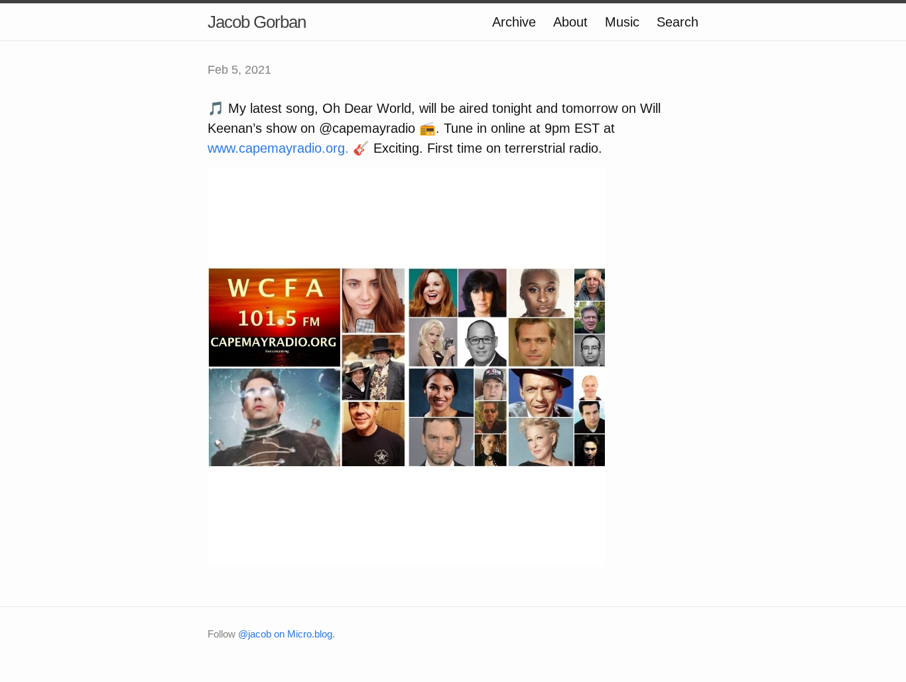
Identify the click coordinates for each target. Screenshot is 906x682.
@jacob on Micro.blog (285, 633)
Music (622, 22)
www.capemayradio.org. (278, 148)
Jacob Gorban (257, 22)
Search (677, 22)
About (570, 22)
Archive (514, 22)
